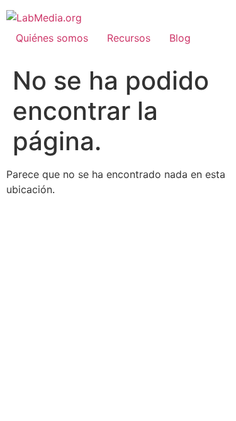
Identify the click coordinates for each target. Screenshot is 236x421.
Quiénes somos (52, 38)
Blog (180, 38)
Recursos (128, 38)
